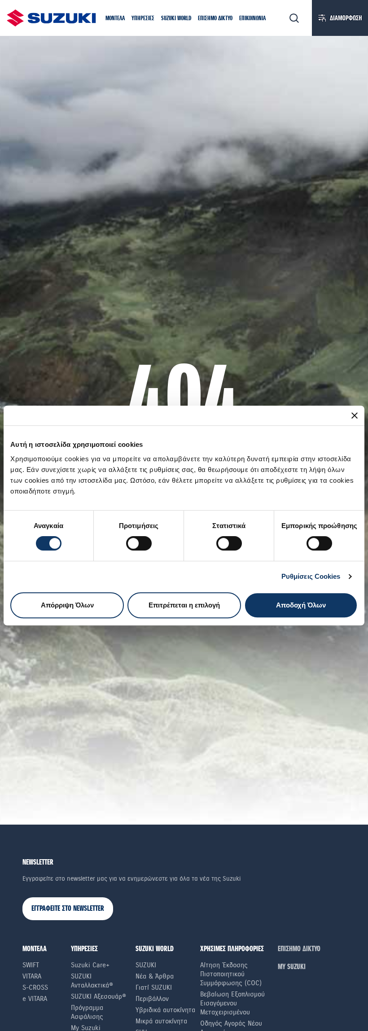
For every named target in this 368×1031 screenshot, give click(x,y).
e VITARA (34, 999)
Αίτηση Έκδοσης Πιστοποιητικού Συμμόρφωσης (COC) (231, 974)
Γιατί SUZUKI (154, 987)
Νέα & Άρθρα (155, 976)
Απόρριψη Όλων (67, 605)
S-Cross (35, 987)
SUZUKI (146, 965)
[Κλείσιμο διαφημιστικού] (354, 415)
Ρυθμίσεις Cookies (311, 576)
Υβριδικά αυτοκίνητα (165, 1010)
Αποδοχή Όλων (301, 605)
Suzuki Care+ (90, 965)
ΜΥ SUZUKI (292, 967)
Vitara (31, 976)
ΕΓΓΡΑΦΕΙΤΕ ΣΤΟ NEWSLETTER (67, 908)
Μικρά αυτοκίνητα (161, 1021)
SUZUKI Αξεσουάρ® (98, 996)
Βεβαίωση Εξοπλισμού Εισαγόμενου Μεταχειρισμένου (232, 1003)
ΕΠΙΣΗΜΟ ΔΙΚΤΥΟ (299, 949)
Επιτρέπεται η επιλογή (184, 605)
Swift (30, 965)
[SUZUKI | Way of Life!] (51, 18)
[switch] (139, 543)
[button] (115, 19)
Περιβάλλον (152, 999)
